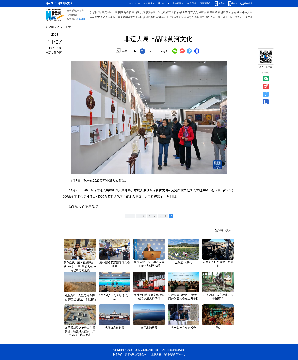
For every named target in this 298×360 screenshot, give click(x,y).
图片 (228, 12)
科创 (179, 12)
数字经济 (128, 17)
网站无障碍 (205, 3)
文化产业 (247, 17)
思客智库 (150, 12)
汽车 (97, 17)
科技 (174, 12)
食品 (102, 17)
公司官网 (72, 15)
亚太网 (228, 17)
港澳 (137, 12)
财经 (126, 12)
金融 (92, 17)
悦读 (207, 17)
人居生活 (110, 17)
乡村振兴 (148, 17)
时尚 (202, 17)
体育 (190, 12)
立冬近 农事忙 (183, 262)
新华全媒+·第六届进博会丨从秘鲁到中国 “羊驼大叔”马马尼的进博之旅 (80, 266)
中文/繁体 (191, 3)
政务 (233, 12)
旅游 (175, 17)
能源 (181, 17)
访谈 (217, 12)
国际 (120, 12)
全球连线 (161, 12)
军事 (212, 12)
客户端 (221, 3)
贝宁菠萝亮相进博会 (183, 327)
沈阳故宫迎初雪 (114, 327)
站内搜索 (248, 3)
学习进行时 (95, 12)
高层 (104, 12)
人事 (115, 12)
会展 (186, 17)
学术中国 (138, 17)
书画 (201, 12)
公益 (212, 17)
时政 (109, 12)
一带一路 (220, 17)
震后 (218, 327)
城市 (170, 17)
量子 (184, 12)
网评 (131, 12)
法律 (239, 12)
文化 (195, 12)
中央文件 (247, 12)
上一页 (130, 216)
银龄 (155, 17)
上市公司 (237, 17)
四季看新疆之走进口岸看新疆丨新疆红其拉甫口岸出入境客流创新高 (80, 331)
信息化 (119, 17)
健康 (206, 12)
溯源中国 (163, 17)
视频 (223, 12)
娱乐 (196, 17)
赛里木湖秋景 (149, 327)
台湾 (142, 12)
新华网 (50, 27)
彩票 (191, 17)
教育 (168, 12)
